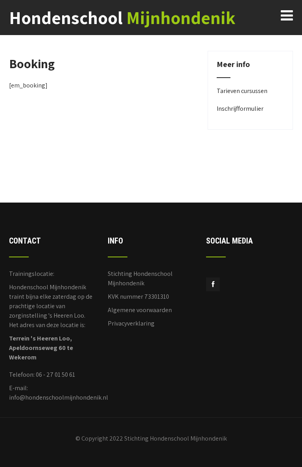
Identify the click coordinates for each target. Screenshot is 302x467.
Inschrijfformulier (240, 108)
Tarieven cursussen (242, 91)
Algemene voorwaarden (140, 310)
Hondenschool (122, 17)
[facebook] (213, 284)
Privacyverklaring (131, 323)
